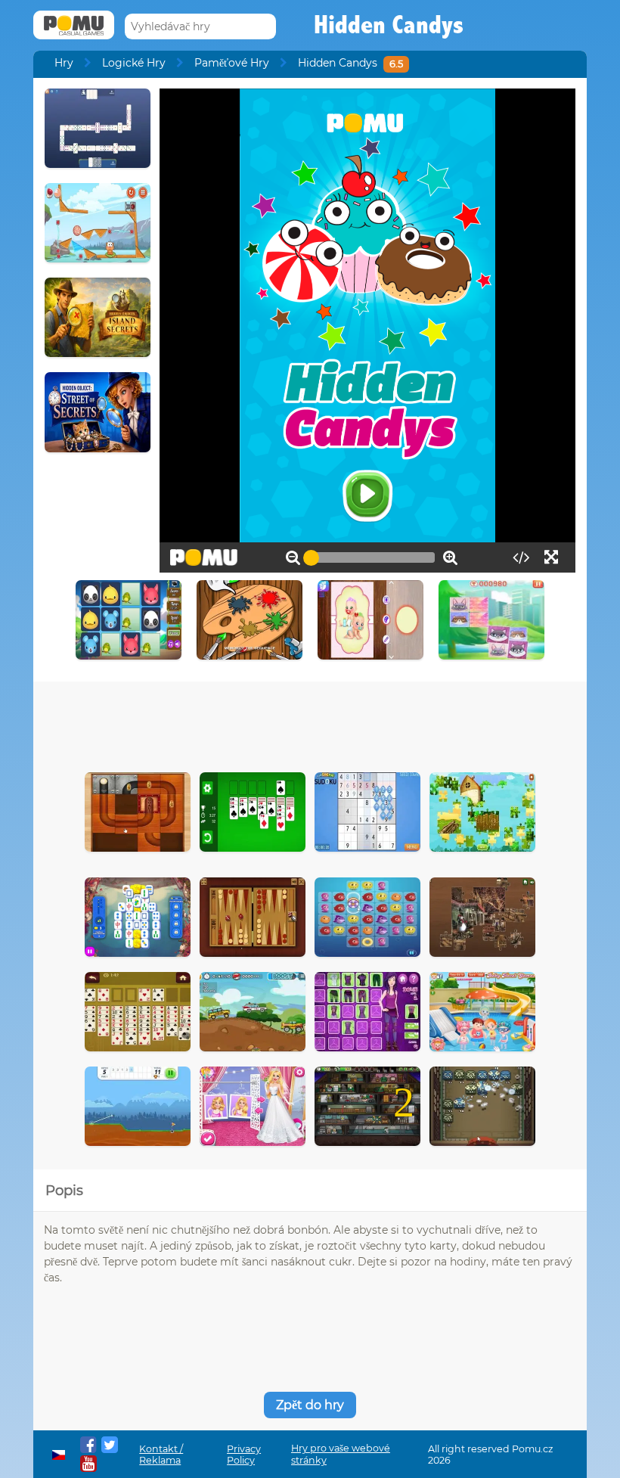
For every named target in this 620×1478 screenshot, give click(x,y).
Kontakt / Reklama (161, 1454)
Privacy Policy (244, 1454)
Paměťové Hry (231, 63)
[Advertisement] (310, 723)
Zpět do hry (310, 1405)
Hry (63, 63)
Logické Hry (134, 63)
